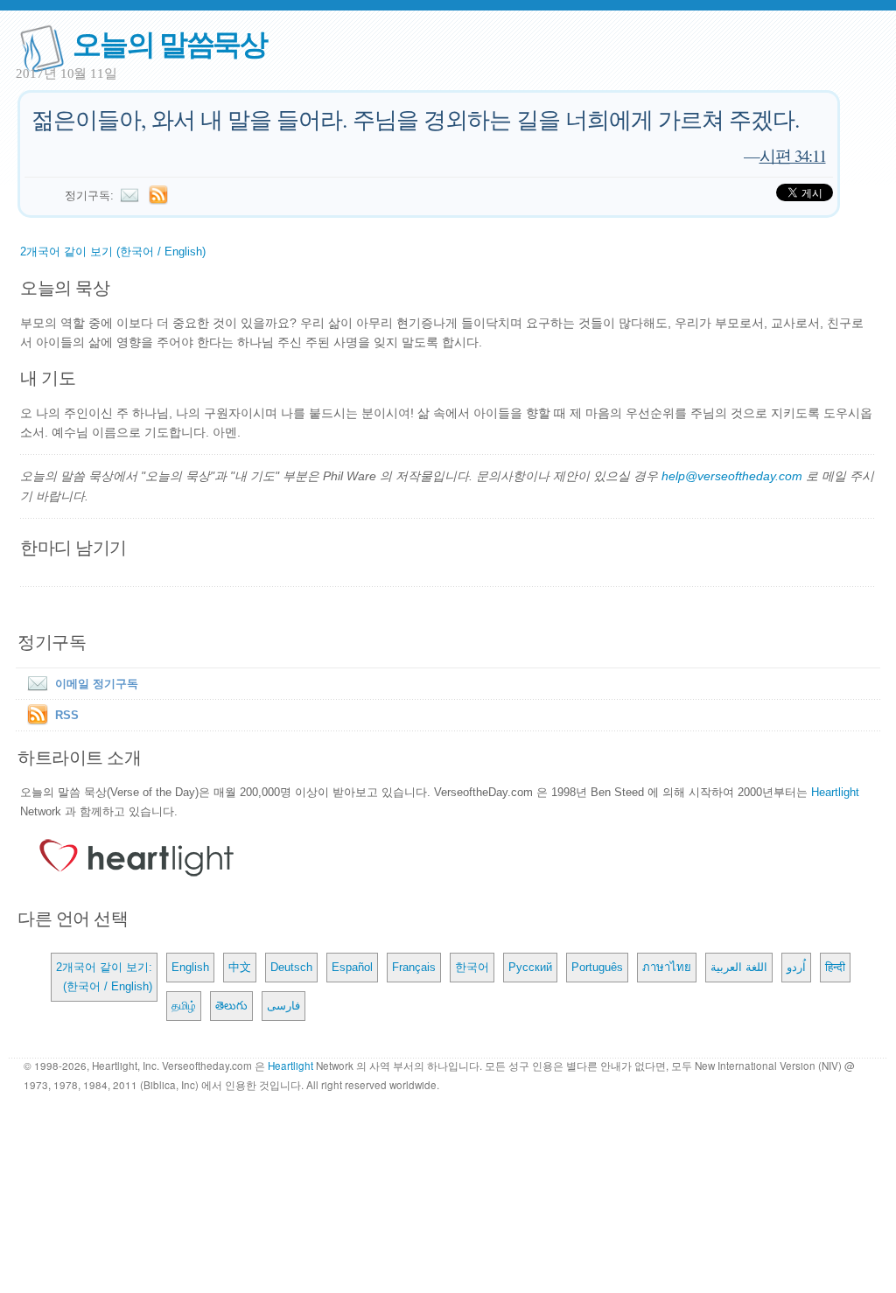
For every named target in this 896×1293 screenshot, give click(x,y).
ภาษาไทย (666, 967)
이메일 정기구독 (96, 683)
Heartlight (835, 792)
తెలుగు (231, 1005)
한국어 (472, 967)
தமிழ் (184, 1005)
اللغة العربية (738, 967)
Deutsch (291, 967)
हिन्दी (835, 967)
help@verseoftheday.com (732, 476)
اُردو (796, 967)
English (190, 967)
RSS (67, 715)
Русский (530, 967)
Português (597, 967)
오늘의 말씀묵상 (170, 42)
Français (414, 967)
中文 (239, 967)
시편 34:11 (793, 155)
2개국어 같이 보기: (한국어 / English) (104, 977)
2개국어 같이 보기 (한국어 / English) (113, 251)
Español (352, 967)
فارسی (283, 1005)
